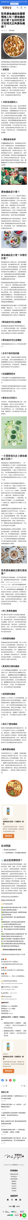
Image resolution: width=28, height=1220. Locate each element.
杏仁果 (3, 615)
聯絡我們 (14, 1188)
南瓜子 (3, 728)
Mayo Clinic (18, 308)
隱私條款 (14, 1183)
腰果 (16, 753)
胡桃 (16, 642)
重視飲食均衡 (16, 120)
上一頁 (5, 1086)
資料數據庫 (20, 589)
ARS (23, 587)
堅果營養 (4, 362)
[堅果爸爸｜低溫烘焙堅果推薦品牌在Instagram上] (12, 1200)
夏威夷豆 (15, 670)
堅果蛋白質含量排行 (10, 850)
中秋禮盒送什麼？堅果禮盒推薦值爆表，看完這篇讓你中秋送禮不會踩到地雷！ (13, 929)
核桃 (2, 698)
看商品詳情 (8, 836)
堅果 (2, 208)
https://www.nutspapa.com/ (9, 999)
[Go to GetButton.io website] (24, 1218)
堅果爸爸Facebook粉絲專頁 (9, 1006)
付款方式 (14, 1186)
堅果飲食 (14, 111)
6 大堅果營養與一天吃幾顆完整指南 (15, 853)
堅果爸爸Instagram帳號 (8, 1009)
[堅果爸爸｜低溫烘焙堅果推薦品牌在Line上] (20, 1200)
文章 (16, 313)
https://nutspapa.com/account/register (12, 983)
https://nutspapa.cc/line (7, 989)
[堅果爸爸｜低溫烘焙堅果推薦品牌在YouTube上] (16, 1200)
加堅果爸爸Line (5, 1011)
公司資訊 (14, 1190)
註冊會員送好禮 (14, 1174)
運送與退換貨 (14, 1179)
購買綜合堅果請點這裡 (8, 900)
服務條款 (14, 1181)
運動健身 (5, 143)
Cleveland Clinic (9, 490)
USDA (9, 585)
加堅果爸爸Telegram (7, 1013)
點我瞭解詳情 (14, 3)
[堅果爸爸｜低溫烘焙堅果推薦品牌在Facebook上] (8, 1200)
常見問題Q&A (14, 1176)
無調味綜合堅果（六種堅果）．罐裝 (15, 1023)
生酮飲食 (22, 675)
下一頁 (23, 1086)
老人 (2, 73)
